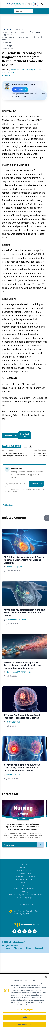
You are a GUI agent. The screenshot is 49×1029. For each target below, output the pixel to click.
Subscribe (35, 484)
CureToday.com (24, 870)
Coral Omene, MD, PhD (16, 619)
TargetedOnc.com (24, 879)
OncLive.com (24, 873)
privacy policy (12, 491)
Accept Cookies (24, 1024)
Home (7, 948)
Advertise (24, 867)
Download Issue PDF (12, 435)
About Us (18, 948)
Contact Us (39, 948)
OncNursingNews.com (24, 876)
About (24, 864)
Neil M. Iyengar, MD (14, 567)
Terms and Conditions (24, 888)
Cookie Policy (22, 1005)
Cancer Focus (21, 11)
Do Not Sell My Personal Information (24, 894)
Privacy (24, 891)
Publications (8, 505)
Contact (24, 885)
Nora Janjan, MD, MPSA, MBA (18, 672)
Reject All (24, 1017)
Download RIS (24, 435)
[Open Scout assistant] (35, 4)
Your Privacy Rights (24, 897)
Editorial (25, 882)
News (28, 948)
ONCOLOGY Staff (13, 722)
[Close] (46, 977)
